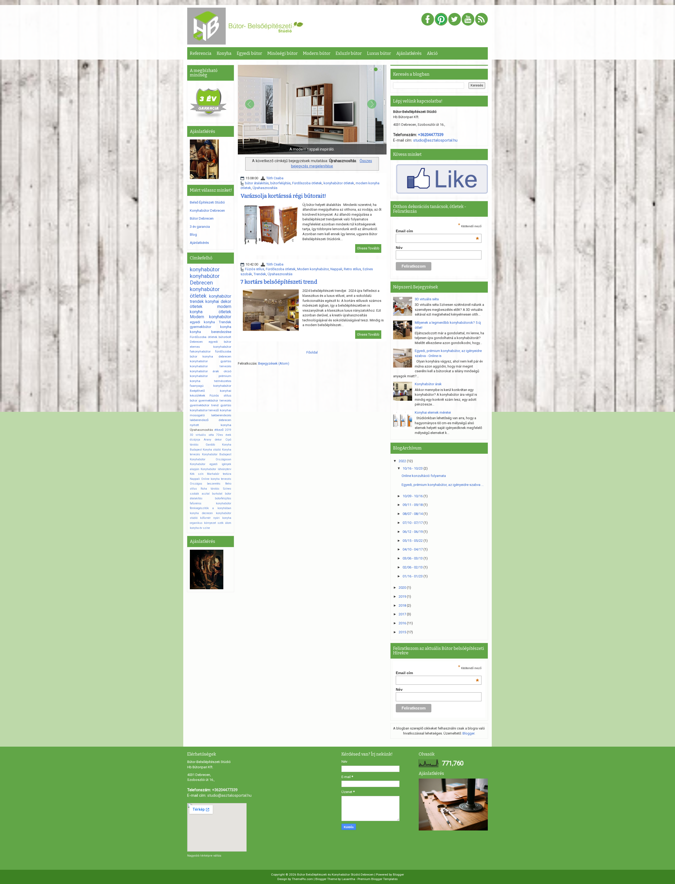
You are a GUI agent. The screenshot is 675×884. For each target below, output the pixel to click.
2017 (403, 614)
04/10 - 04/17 (413, 549)
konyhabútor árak (204, 371)
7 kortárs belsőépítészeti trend (278, 282)
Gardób (210, 444)
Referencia (200, 53)
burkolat (217, 493)
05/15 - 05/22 (413, 541)
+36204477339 (430, 134)
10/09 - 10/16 (413, 496)
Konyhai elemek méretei (433, 412)
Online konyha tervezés (216, 479)
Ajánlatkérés (409, 53)
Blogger (468, 733)
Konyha (224, 53)
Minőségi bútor (282, 53)
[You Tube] (468, 19)
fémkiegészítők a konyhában (210, 508)
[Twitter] (454, 19)
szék (221, 523)
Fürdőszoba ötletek (307, 183)
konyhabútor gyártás (210, 361)
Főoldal (312, 352)
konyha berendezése (210, 332)
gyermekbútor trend (204, 405)
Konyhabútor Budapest (216, 454)
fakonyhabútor (200, 351)
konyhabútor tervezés (210, 366)
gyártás (225, 405)
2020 (403, 588)
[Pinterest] (441, 19)
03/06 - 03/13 (413, 558)
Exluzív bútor (349, 53)
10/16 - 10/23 (413, 468)
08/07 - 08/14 (413, 514)
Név (399, 247)
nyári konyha (222, 518)
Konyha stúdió (212, 449)
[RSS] (481, 19)
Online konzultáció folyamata (424, 476)
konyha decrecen (201, 513)
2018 (403, 605)
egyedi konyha (202, 322)
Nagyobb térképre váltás (204, 855)
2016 (403, 623)
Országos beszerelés (205, 483)
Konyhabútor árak (428, 384)
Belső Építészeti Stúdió (207, 202)
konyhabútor (205, 269)
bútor (193, 400)
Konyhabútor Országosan (210, 459)
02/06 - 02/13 (413, 567)
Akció (432, 53)
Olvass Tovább (368, 248)
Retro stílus (352, 269)
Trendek (260, 274)
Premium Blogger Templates (378, 879)
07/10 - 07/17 (413, 523)
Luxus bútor (379, 53)
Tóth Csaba (274, 178)
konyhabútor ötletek (339, 183)
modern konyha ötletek (210, 309)
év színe (205, 528)
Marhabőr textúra (219, 474)
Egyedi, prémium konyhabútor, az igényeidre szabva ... (443, 485)
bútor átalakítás (257, 183)
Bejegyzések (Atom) (273, 363)
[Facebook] (427, 19)
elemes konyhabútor (210, 347)
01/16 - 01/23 (413, 576)
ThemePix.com (302, 879)
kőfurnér (205, 518)
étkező (219, 430)
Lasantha (348, 879)
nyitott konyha (210, 425)
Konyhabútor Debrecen (207, 210)
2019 (228, 430)
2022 (403, 461)
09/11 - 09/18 (413, 505)
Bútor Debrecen (202, 218)
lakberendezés (221, 415)
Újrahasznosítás (265, 188)
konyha (225, 327)
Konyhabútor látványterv (216, 469)
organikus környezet (203, 523)
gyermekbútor (200, 327)
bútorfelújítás (280, 183)
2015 (403, 632)
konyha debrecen (216, 356)
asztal (206, 493)
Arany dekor (213, 439)
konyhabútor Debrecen (205, 279)
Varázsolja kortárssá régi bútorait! (283, 196)
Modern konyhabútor (313, 269)
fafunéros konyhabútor (210, 503)
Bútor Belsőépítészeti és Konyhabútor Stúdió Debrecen (335, 874)
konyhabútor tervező (204, 410)
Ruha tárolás (210, 488)
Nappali (336, 269)
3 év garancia (200, 227)
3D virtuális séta (202, 435)
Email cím (437, 231)
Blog (193, 234)
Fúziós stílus (254, 269)
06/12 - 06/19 (413, 532)
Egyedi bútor (249, 53)
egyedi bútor (220, 342)
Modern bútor (316, 53)
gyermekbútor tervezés (215, 400)
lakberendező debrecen (210, 420)
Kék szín (197, 474)
